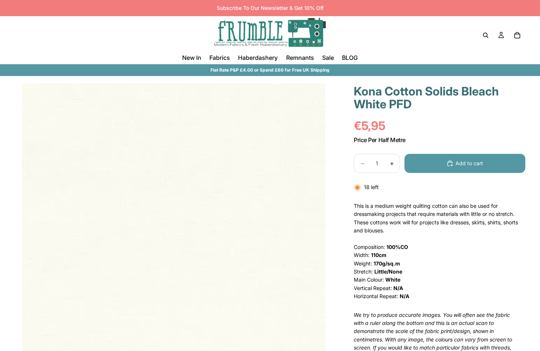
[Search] (486, 35)
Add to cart (469, 163)
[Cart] (517, 35)
